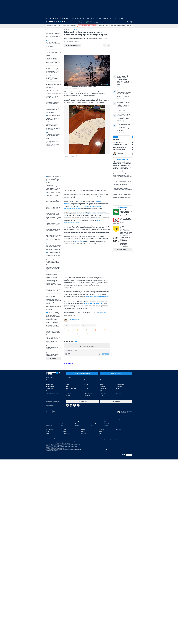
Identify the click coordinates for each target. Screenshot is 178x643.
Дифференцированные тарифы (88, 325)
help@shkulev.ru (55, 450)
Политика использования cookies (96, 445)
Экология (118, 388)
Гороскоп (98, 18)
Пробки (89, 21)
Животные (68, 393)
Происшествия (103, 388)
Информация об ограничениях (96, 443)
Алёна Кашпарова (74, 319)
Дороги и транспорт (71, 388)
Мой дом (86, 388)
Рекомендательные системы (95, 447)
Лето (85, 386)
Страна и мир (119, 386)
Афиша (93, 18)
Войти (69, 354)
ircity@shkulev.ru (61, 448)
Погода (79, 18)
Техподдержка (49, 388)
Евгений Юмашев (75, 325)
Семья (117, 379)
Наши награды (49, 384)
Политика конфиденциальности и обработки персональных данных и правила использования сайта (110, 451)
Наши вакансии (50, 386)
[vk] (71, 405)
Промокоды (65, 18)
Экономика (118, 391)
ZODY (119, 18)
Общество (102, 379)
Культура (86, 384)
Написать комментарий (74, 45)
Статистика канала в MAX (52, 393)
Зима (85, 379)
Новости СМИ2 (68, 363)
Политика (102, 386)
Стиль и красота (120, 384)
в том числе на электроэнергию (93, 303)
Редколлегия (113, 18)
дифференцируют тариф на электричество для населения (91, 213)
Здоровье (68, 395)
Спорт (117, 382)
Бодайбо (67, 325)
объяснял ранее (79, 241)
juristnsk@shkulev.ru (77, 449)
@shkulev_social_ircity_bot (103, 440)
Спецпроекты (119, 393)
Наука (85, 391)
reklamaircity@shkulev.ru (115, 439)
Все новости (49, 18)
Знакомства (73, 18)
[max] (74, 405)
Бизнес (67, 382)
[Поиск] (124, 22)
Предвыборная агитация (52, 391)
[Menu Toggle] (46, 22)
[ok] (78, 405)
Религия (102, 395)
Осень (101, 384)
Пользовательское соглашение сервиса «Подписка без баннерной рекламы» (105, 449)
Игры (122, 18)
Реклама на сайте (50, 382)
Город (67, 386)
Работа (101, 391)
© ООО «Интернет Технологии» (68, 454)
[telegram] (67, 405)
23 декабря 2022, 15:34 (68, 41)
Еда (67, 391)
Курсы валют (105, 18)
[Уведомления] (128, 22)
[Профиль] (131, 22)
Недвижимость (57, 18)
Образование (87, 395)
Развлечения (103, 393)
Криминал (86, 382)
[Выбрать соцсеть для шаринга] (108, 45)
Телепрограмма (86, 18)
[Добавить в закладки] (104, 45)
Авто (67, 379)
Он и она (102, 382)
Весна (67, 384)
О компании (49, 379)
